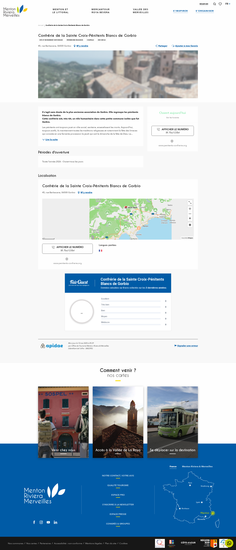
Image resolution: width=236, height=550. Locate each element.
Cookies (123, 543)
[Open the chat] (229, 543)
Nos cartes (31, 543)
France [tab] (173, 466)
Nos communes (15, 543)
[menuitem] (15, 11)
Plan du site (110, 543)
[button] (214, 4)
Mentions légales (93, 543)
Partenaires (45, 543)
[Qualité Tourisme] (160, 543)
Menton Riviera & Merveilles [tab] (197, 466)
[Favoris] (220, 4)
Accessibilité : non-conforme (68, 543)
